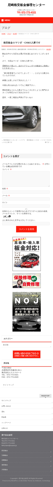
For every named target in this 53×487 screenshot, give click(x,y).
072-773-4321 (28, 12)
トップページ (6, 423)
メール (6, 195)
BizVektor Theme (27, 481)
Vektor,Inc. (38, 481)
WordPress (15, 481)
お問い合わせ (6, 406)
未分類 (48, 49)
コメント (7, 169)
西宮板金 (5, 450)
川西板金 (5, 469)
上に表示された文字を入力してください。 (19, 220)
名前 (5, 189)
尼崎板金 (5, 460)
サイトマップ (8, 385)
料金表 (4, 417)
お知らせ (5, 428)
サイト (5, 202)
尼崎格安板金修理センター (26, 5)
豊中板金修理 (23, 478)
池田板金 (5, 465)
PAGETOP (45, 396)
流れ (3, 411)
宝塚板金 (5, 455)
